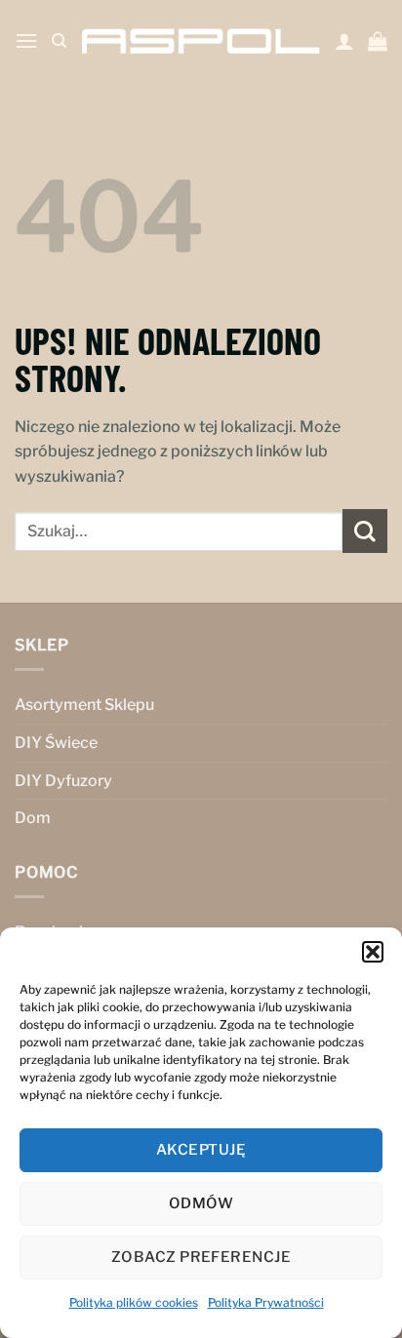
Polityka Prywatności (266, 1302)
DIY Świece (56, 742)
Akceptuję (201, 1150)
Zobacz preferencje (201, 1257)
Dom (33, 817)
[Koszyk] (377, 41)
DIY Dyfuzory (63, 780)
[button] (372, 952)
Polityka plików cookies (133, 1302)
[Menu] (26, 40)
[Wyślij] (364, 531)
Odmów (201, 1203)
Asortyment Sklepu (84, 704)
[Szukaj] (59, 40)
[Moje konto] (344, 41)
